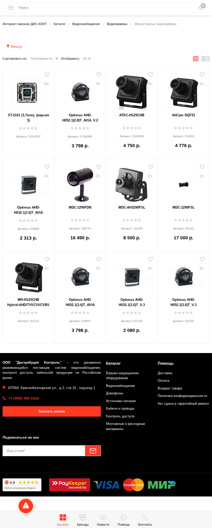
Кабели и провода (120, 408)
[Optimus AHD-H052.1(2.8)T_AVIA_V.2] (80, 90)
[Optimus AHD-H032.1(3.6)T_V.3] (131, 275)
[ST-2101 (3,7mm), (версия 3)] (28, 90)
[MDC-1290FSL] (183, 182)
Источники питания (121, 401)
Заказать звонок (51, 411)
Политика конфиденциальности (182, 396)
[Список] (205, 60)
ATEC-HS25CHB (131, 115)
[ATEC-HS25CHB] (131, 90)
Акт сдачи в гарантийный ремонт (183, 403)
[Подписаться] (93, 451)
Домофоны (114, 393)
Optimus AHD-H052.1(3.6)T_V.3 (183, 302)
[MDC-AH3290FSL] (131, 182)
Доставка (165, 373)
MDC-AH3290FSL (131, 207)
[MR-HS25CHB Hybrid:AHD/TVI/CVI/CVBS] (28, 275)
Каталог (113, 363)
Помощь (166, 363)
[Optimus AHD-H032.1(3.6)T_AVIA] (28, 182)
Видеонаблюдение (120, 386)
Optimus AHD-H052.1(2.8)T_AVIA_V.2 (80, 117)
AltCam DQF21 (183, 115)
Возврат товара (170, 388)
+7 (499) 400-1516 (23, 398)
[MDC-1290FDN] (80, 182)
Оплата (163, 380)
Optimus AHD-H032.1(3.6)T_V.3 (132, 302)
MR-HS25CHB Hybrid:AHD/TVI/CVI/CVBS (28, 302)
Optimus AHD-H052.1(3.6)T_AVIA (80, 302)
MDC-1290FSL (183, 207)
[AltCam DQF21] (183, 90)
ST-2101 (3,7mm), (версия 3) (28, 117)
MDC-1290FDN (80, 207)
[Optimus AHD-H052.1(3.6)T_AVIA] (80, 275)
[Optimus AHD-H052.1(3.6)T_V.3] (183, 275)
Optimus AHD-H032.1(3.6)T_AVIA (28, 210)
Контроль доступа (120, 416)
